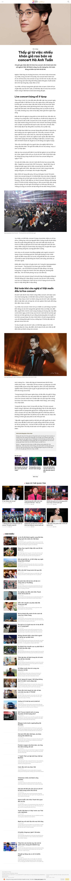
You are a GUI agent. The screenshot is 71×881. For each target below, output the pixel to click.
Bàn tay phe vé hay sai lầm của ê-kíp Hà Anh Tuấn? (21, 468)
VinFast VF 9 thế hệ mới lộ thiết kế (29, 701)
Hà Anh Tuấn (28, 89)
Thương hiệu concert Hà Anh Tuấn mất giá (35, 468)
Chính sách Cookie (39, 879)
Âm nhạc (35, 49)
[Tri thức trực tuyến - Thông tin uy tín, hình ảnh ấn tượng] (38, 2)
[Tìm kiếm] (68, 2)
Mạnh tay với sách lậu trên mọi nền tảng (30, 821)
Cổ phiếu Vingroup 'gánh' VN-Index (29, 832)
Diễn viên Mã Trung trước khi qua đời (30, 570)
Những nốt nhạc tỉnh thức (22, 436)
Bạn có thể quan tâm (36, 483)
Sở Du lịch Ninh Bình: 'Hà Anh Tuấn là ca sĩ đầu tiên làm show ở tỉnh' (49, 469)
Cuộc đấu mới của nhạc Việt (27, 767)
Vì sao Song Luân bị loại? (9, 501)
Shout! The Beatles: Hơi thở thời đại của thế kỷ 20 (40, 439)
